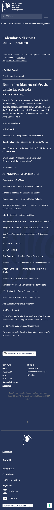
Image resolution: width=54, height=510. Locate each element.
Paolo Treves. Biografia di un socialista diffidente (16, 394)
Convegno (7, 386)
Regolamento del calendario (15, 61)
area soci (21, 58)
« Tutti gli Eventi (10, 70)
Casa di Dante (32, 369)
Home (3, 24)
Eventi (10, 24)
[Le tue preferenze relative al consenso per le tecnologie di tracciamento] (49, 505)
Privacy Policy (8, 469)
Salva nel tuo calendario (20, 354)
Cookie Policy (8, 475)
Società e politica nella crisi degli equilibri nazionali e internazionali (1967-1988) (37, 396)
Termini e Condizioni (11, 480)
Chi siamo (7, 452)
